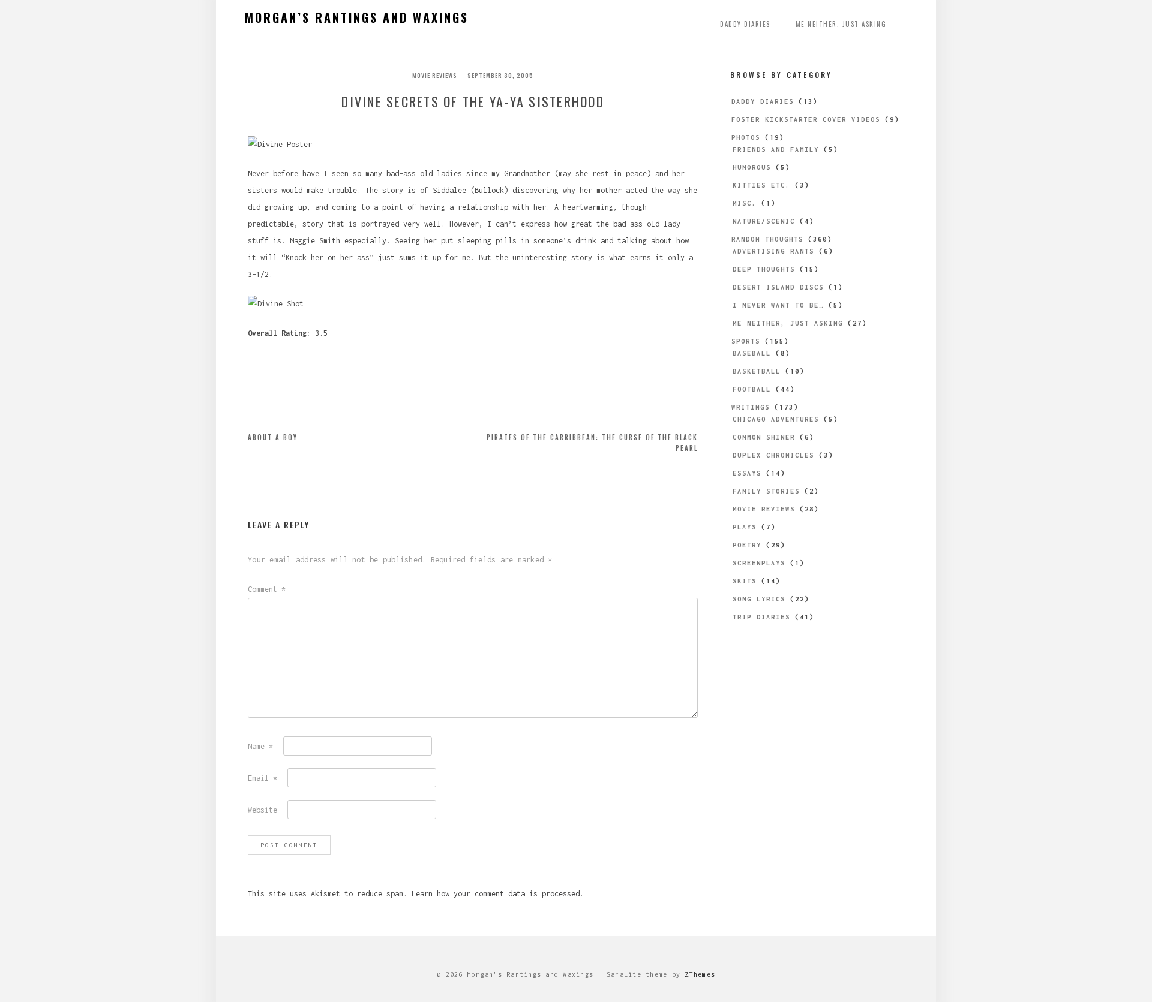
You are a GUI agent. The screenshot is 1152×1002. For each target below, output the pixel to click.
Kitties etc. (761, 185)
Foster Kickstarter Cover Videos (805, 119)
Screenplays (759, 563)
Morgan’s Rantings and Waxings (357, 17)
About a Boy (273, 437)
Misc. (745, 203)
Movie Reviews (434, 75)
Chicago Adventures (776, 419)
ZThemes (700, 974)
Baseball (752, 353)
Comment (267, 589)
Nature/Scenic (764, 221)
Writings (750, 407)
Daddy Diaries (745, 24)
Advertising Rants (773, 251)
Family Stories (766, 491)
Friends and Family (776, 149)
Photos (745, 137)
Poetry (747, 545)
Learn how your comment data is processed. (498, 893)
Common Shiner (764, 437)
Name (260, 746)
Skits (745, 581)
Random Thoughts (767, 239)
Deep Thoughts (764, 269)
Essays (747, 473)
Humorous (752, 167)
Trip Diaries (761, 617)
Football (752, 389)
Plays (745, 527)
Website (262, 809)
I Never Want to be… (778, 305)
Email (262, 778)
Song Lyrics (759, 599)
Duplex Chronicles (773, 455)
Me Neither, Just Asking (841, 24)
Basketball (757, 371)
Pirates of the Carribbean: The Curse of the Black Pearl (592, 442)
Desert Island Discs (778, 287)
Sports (745, 341)
